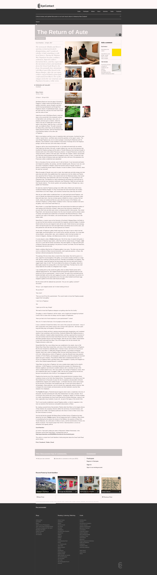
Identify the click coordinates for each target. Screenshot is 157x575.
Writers (93, 11)
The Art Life (38, 533)
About (98, 11)
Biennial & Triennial (84, 528)
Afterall (59, 523)
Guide (79, 11)
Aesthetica (60, 521)
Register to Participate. (93, 461)
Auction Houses (83, 525)
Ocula (59, 548)
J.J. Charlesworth (62, 544)
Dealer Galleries (84, 533)
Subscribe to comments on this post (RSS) (66, 458)
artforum (60, 536)
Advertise (105, 11)
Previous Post (108, 497)
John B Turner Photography (43, 525)
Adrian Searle (61, 520)
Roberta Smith (61, 553)
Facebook (42, 442)
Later (82, 241)
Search (38, 21)
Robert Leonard (40, 531)
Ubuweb (60, 563)
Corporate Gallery (84, 531)
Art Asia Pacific (61, 525)
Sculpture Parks (83, 545)
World (81, 553)
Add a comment (106, 42)
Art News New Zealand (63, 531)
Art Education (83, 520)
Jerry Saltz (60, 545)
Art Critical (60, 526)
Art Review (60, 533)
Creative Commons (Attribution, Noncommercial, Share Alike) (85, 501)
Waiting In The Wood (43, 491)
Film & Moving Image (85, 534)
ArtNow (59, 537)
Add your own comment (43, 458)
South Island (83, 552)
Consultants (83, 529)
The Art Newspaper (62, 556)
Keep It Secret (106, 491)
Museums (82, 539)
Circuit (59, 539)
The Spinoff (39, 534)
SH (120, 34)
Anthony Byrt (39, 520)
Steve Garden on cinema (64, 555)
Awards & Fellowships (85, 526)
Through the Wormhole (65, 491)
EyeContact (46, 6)
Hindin (52, 239)
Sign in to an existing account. (95, 467)
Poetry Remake (61, 552)
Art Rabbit (38, 521)
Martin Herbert (61, 547)
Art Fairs (82, 521)
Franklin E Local (42, 392)
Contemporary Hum (63, 541)
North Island (83, 550)
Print (37, 442)
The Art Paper (61, 558)
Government (83, 537)
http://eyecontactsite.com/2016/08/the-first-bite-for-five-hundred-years (55, 434)
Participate (85, 11)
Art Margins (60, 529)
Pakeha (49, 417)
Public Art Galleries (84, 542)
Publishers (82, 544)
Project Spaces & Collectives (87, 541)
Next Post (41, 497)
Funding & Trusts (84, 536)
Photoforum (61, 550)
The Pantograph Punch (63, 561)
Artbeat (59, 534)
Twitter (48, 442)
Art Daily (60, 528)
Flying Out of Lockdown (87, 491)
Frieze (59, 542)
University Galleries (84, 547)
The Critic (60, 560)
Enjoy (37, 523)
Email (52, 442)
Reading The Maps (40, 529)
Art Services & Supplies (85, 523)
